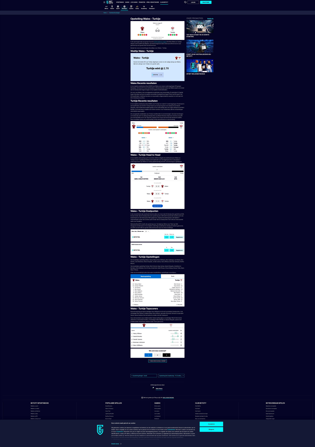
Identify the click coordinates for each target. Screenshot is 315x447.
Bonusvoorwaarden (270, 411)
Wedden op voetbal (35, 408)
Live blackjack (157, 416)
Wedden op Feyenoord (35, 418)
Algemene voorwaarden (271, 406)
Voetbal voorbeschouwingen (201, 413)
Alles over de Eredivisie (200, 418)
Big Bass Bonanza (109, 416)
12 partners (119, 431)
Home (105, 12)
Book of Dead (108, 418)
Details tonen (115, 443)
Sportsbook (120, 2)
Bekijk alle (210, 18)
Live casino (134, 2)
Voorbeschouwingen (114, 12)
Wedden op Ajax (34, 413)
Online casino (157, 406)
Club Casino (197, 411)
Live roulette (157, 413)
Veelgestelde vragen (270, 418)
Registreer (205, 2)
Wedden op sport (34, 406)
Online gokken (157, 408)
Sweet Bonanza (108, 406)
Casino (127, 2)
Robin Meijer (159, 388)
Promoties (142, 2)
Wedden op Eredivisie (35, 411)
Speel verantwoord (153, 2)
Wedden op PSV (34, 416)
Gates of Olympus (109, 408)
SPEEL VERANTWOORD (168, 397)
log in (193, 2)
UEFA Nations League (160, 41)
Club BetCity (164, 2)
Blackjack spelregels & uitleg (201, 416)
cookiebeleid (171, 429)
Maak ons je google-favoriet (158, 361)
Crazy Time (107, 411)
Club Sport (197, 408)
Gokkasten (156, 418)
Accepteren (211, 424)
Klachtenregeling (269, 416)
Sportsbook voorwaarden (271, 408)
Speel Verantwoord (270, 413)
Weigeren (211, 429)
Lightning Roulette (109, 413)
